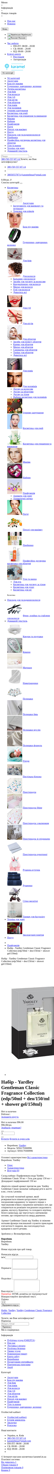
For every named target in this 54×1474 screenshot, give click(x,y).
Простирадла (29, 792)
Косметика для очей (17, 113)
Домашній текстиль (17, 151)
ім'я (3, 1257)
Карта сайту (13, 1356)
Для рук (17, 581)
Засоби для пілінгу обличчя (27, 341)
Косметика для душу (23, 587)
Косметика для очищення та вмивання (26, 116)
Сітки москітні (30, 901)
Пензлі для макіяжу (17, 129)
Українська (26, 35)
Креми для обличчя (23, 344)
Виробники (13, 1359)
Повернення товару (17, 1353)
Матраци (27, 667)
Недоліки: (6, 1278)
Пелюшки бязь (30, 714)
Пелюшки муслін (31, 730)
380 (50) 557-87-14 (16, 167)
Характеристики (15, 1168)
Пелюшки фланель (32, 745)
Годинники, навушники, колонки (24, 86)
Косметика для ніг (22, 590)
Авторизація (19, 59)
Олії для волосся (21, 289)
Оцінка (5, 1299)
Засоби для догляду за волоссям (29, 281)
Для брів (11, 91)
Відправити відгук (10, 1305)
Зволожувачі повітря (33, 935)
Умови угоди (14, 1351)
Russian (22, 38)
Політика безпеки (16, 1348)
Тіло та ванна (14, 145)
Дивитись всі (20, 292)
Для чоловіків (14, 108)
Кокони (26, 652)
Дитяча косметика (16, 89)
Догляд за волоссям (23, 389)
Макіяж (11, 118)
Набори (11, 121)
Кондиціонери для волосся (26, 284)
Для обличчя (13, 102)
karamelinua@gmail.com (34, 174)
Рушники (27, 885)
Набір (4, 1310)
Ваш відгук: (7, 1291)
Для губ (11, 97)
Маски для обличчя (23, 347)
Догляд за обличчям (23, 391)
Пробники (12, 137)
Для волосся (13, 94)
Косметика (12, 187)
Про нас (11, 21)
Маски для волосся (23, 287)
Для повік (12, 105)
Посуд (10, 132)
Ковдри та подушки (33, 636)
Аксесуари (12, 81)
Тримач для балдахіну (34, 916)
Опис (10, 1165)
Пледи (26, 761)
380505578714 (14, 174)
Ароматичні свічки (23, 498)
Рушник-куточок (31, 870)
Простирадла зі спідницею (36, 839)
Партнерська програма (18, 1364)
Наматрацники (30, 683)
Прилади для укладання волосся (23, 134)
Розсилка (11, 1425)
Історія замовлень (16, 1420)
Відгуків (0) (13, 1170)
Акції (10, 1367)
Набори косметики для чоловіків (30, 397)
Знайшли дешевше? (11, 1127)
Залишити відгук (10, 1117)
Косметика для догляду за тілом (29, 584)
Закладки (12, 1422)
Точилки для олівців (23, 211)
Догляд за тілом (21, 394)
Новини (11, 23)
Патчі (10, 126)
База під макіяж (15, 83)
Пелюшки (28, 698)
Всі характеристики (37, 1157)
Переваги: (6, 1268)
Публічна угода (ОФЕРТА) (21, 1340)
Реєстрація (18, 57)
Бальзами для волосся (24, 279)
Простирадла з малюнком (36, 823)
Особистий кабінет (17, 1417)
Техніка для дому (16, 148)
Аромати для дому (22, 496)
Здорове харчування (17, 110)
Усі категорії (13, 78)
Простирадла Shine (32, 807)
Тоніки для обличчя (23, 352)
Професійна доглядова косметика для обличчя (26, 562)
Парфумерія (13, 124)
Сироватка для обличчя (25, 350)
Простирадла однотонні (35, 854)
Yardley (11, 1310)
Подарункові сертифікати (20, 1362)
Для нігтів (12, 99)
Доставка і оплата (16, 1345)
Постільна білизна (32, 776)
